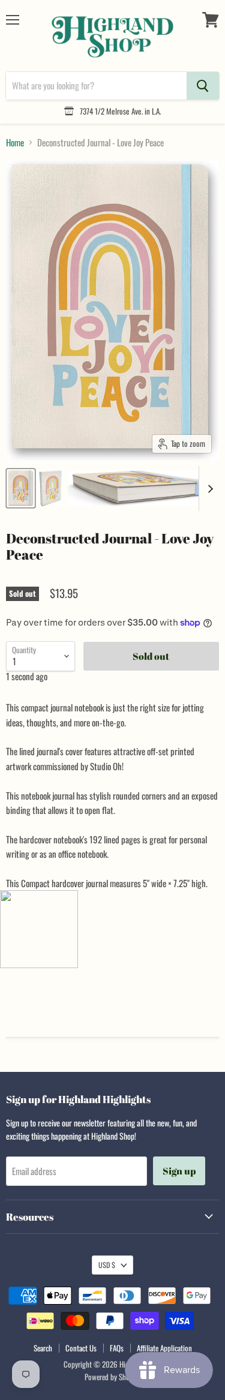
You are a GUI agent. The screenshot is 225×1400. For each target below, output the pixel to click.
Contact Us (81, 1348)
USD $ (106, 1264)
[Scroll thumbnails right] (208, 488)
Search (43, 1348)
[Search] (203, 86)
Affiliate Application (164, 1348)
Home (15, 142)
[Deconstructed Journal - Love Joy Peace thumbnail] (21, 488)
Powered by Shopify (112, 1377)
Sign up (179, 1170)
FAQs (117, 1348)
